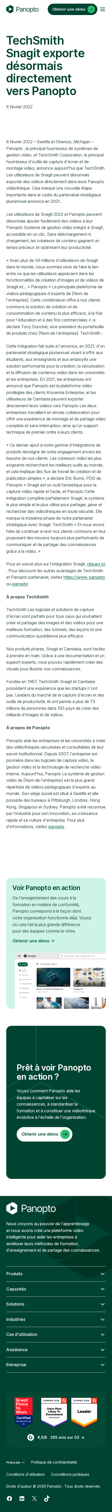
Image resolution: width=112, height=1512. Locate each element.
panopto (20, 583)
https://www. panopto (84, 577)
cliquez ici (96, 564)
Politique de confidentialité (54, 1462)
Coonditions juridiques (70, 1474)
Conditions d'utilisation (25, 1474)
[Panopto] (22, 9)
